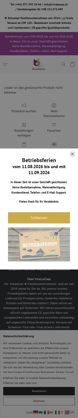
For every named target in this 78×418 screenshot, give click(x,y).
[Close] (72, 154)
